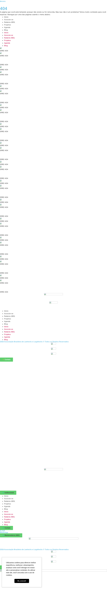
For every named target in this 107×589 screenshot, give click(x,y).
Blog (6, 30)
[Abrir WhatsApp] (102, 584)
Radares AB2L (9, 22)
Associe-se (8, 20)
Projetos (7, 25)
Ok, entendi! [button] (21, 581)
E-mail (2, 531)
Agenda (7, 27)
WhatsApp (4, 532)
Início (6, 17)
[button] (8, 493)
